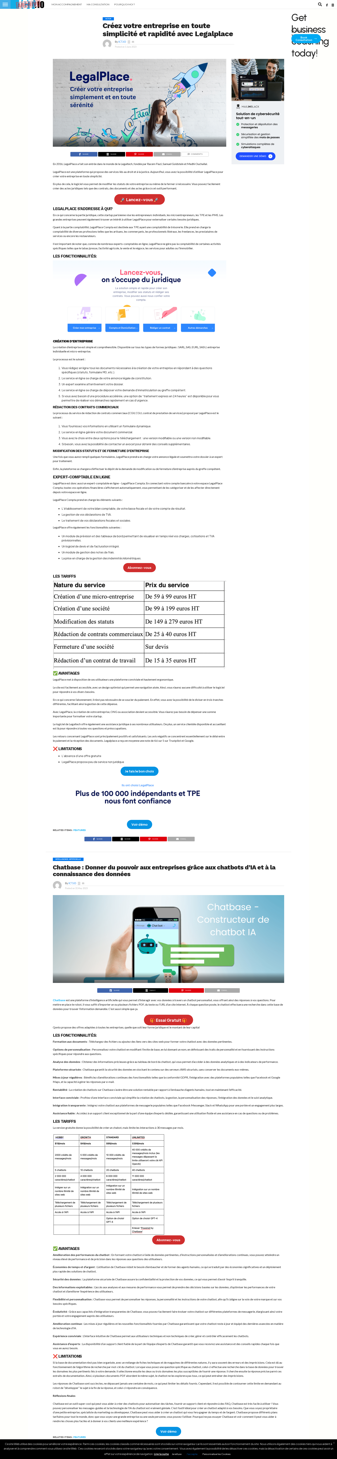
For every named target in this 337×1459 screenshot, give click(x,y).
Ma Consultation (98, 4)
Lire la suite (161, 1453)
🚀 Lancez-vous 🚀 (139, 199)
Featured (79, 830)
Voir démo (139, 824)
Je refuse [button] (176, 1454)
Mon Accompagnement (67, 4)
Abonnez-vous (139, 568)
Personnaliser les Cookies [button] (217, 1454)
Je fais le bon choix (139, 771)
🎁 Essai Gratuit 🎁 (168, 1020)
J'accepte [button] (192, 1454)
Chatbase (59, 1000)
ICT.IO (122, 41)
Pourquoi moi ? (124, 4)
